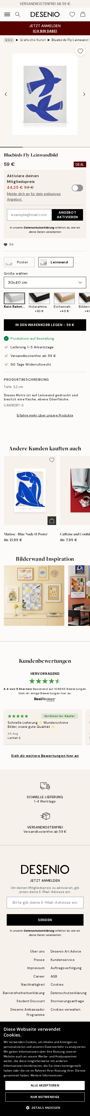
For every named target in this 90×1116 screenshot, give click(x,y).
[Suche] (17, 14)
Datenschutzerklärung (39, 227)
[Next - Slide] (84, 94)
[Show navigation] (7, 14)
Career (39, 976)
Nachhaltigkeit (33, 985)
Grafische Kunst (33, 40)
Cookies (57, 985)
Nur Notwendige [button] (45, 1097)
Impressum (36, 968)
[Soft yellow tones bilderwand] (34, 595)
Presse (39, 960)
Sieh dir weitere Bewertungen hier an (45, 756)
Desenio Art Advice (66, 951)
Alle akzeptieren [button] (45, 1085)
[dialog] (45, 1069)
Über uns (37, 951)
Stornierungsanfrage (67, 1001)
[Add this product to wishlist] (80, 50)
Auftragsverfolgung (66, 968)
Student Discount (31, 1001)
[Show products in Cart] (83, 14)
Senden (45, 920)
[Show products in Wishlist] (72, 14)
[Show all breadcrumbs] (9, 40)
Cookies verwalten (66, 1009)
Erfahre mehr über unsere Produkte (45, 415)
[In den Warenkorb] (52, 520)
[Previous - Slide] (6, 94)
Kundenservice (63, 960)
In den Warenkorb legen (45, 325)
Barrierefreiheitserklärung (24, 993)
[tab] (11, 145)
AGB (54, 976)
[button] (45, 1107)
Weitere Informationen (46, 1075)
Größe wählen (16, 273)
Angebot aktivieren (67, 214)
